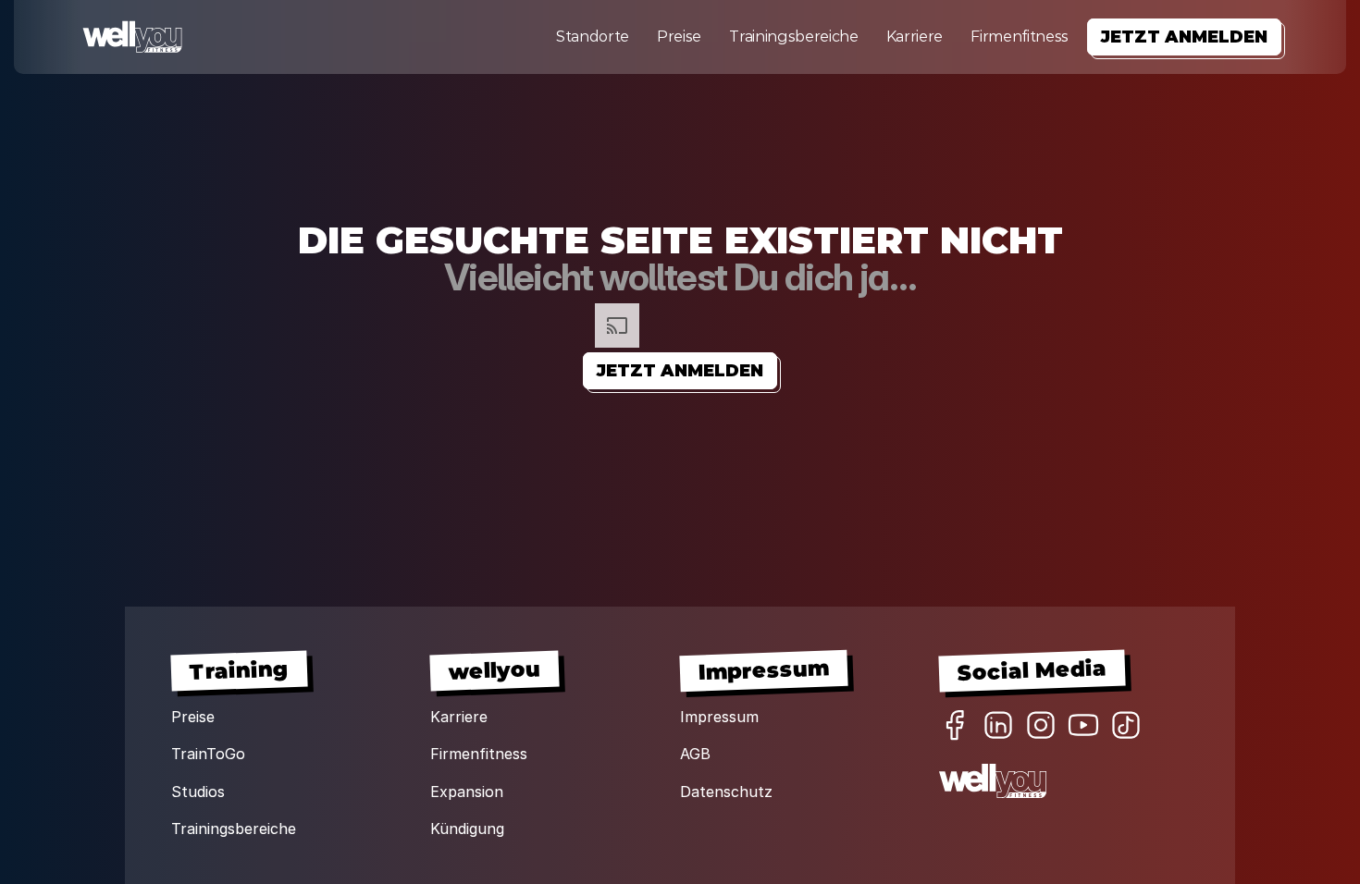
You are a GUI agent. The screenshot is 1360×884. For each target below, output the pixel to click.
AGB (695, 753)
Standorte (592, 36)
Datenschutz (726, 791)
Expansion (466, 791)
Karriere (914, 36)
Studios (198, 791)
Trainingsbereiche (794, 36)
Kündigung (467, 828)
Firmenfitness (1020, 36)
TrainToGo (208, 753)
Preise (679, 36)
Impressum (719, 716)
